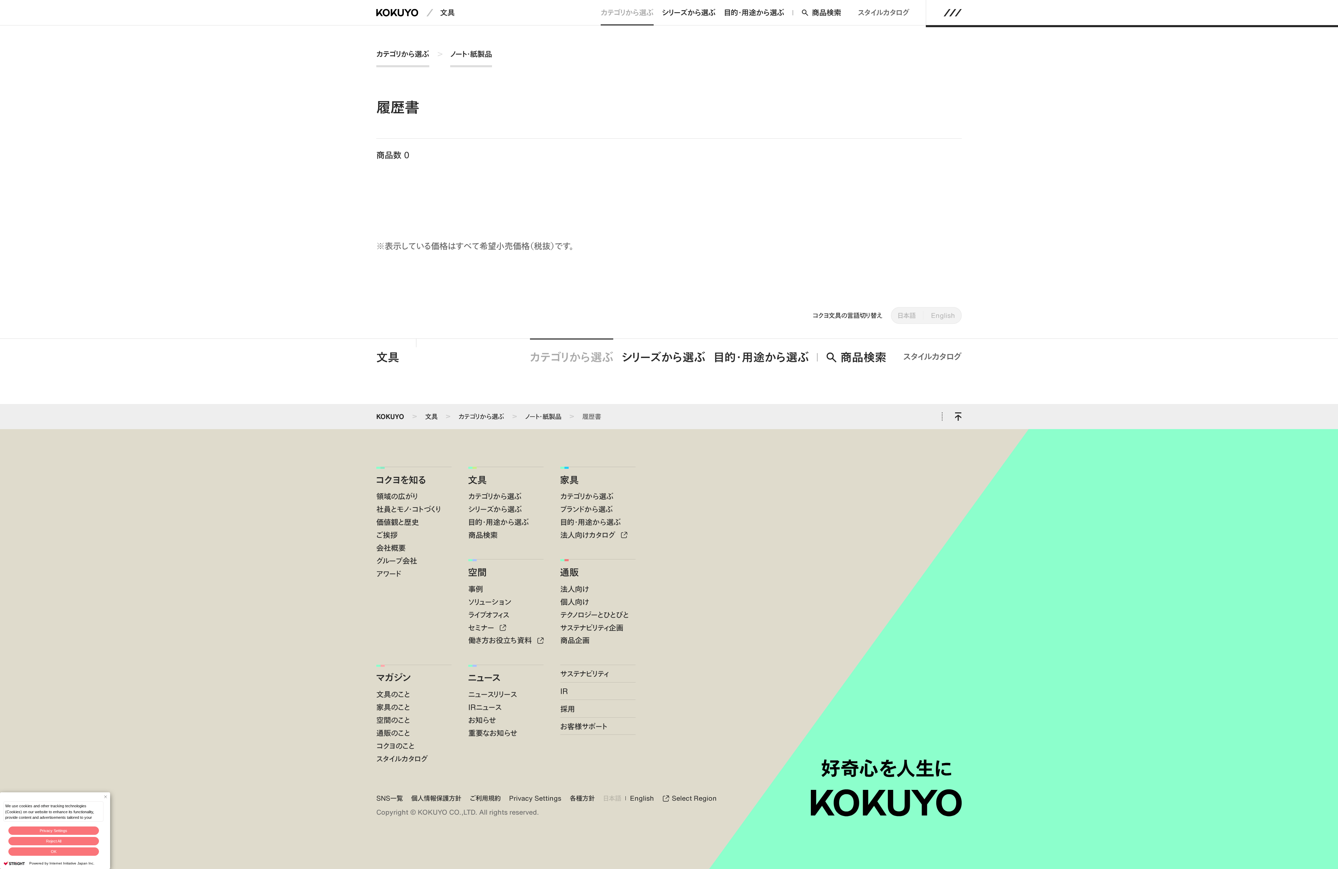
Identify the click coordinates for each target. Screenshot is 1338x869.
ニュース (484, 677)
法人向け (574, 589)
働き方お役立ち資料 (501, 640)
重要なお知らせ (492, 733)
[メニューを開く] (952, 13)
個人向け (574, 602)
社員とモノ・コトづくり (408, 509)
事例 (475, 589)
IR (564, 691)
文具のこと (393, 694)
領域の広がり (397, 496)
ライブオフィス (488, 614)
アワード (388, 573)
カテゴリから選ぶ (627, 12)
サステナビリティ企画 (591, 627)
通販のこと (393, 733)
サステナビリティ (584, 673)
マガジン (393, 677)
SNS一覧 (389, 798)
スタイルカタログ (883, 12)
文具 (447, 12)
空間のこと (393, 720)
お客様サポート (583, 726)
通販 (569, 572)
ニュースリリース (492, 694)
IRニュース (484, 707)
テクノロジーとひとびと (594, 614)
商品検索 (826, 12)
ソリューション (489, 602)
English (943, 315)
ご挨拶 (387, 535)
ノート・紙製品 (471, 54)
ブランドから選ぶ (586, 509)
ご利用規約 (485, 798)
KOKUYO (390, 416)
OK (53, 851)
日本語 (907, 315)
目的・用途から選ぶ (754, 12)
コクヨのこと (395, 746)
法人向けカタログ (588, 535)
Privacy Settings (53, 831)
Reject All (53, 841)
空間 (477, 572)
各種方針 (582, 798)
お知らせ (482, 720)
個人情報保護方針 (436, 798)
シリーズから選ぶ (689, 12)
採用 (567, 709)
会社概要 (391, 548)
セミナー (482, 627)
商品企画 (575, 640)
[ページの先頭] (958, 416)
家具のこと (393, 707)
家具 (569, 479)
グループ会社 (396, 560)
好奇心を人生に (886, 768)
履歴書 (591, 416)
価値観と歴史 (397, 522)
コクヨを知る (401, 479)
